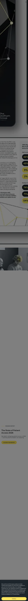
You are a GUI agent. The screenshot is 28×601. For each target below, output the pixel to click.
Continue (14, 598)
